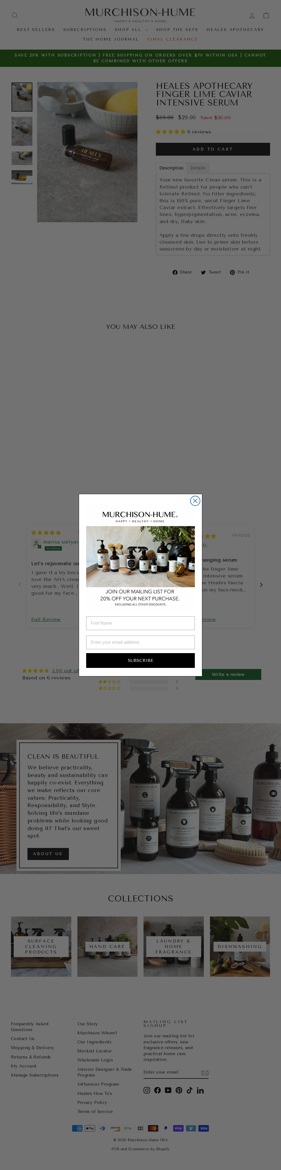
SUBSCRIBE (140, 660)
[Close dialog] (195, 501)
